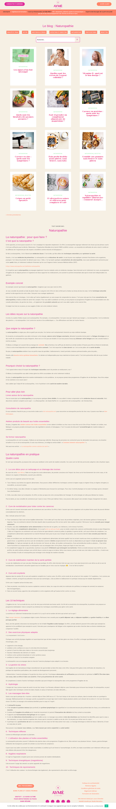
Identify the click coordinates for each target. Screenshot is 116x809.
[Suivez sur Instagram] (47, 801)
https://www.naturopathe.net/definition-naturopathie (23, 266)
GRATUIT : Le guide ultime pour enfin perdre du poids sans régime (25, 799)
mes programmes (25, 786)
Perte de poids (91, 32)
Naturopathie (76, 32)
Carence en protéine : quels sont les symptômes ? (92, 113)
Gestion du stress (39, 32)
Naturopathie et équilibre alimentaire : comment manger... (92, 198)
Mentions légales (90, 786)
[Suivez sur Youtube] (52, 801)
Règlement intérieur (90, 791)
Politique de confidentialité (90, 783)
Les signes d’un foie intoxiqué (23, 71)
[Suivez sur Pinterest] (63, 801)
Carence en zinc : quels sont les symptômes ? (23, 159)
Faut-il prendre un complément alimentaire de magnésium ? (58, 118)
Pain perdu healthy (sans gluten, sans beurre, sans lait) (58, 159)
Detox (25, 32)
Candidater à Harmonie (15, 4)
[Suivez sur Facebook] (58, 801)
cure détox (20, 472)
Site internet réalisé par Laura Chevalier (90, 799)
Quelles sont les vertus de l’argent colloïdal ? (58, 75)
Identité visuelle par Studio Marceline (90, 801)
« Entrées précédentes (13, 215)
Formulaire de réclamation (90, 794)
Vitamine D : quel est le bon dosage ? (93, 74)
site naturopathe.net (49, 411)
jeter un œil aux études (53, 529)
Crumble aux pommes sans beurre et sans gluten (92, 159)
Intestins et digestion (58, 32)
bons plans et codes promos (25, 791)
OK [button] (106, 806)
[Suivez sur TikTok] (68, 801)
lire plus (17, 52)
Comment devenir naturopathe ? (74, 442)
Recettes (104, 32)
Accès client (104, 4)
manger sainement (15, 617)
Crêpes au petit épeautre (23, 199)
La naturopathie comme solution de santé (34, 446)
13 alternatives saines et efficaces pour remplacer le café (58, 200)
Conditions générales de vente (90, 788)
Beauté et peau (12, 32)
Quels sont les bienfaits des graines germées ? (23, 117)
